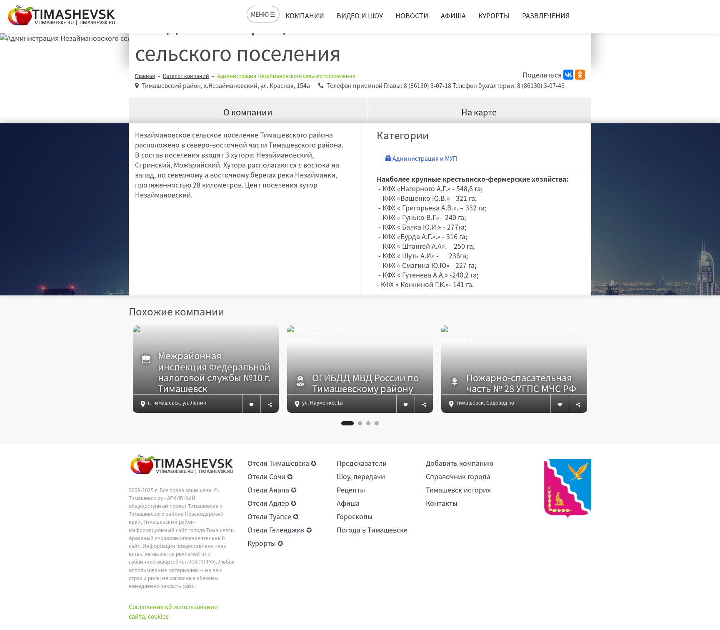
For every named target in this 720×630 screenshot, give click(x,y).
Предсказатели (362, 463)
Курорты (494, 15)
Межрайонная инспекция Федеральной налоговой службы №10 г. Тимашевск (214, 372)
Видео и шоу (360, 15)
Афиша (453, 15)
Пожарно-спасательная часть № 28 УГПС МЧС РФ (521, 383)
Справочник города (458, 476)
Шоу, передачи (361, 476)
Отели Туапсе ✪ (273, 516)
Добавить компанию (459, 463)
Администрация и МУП (424, 158)
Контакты (442, 503)
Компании (304, 15)
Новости (411, 15)
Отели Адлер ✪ (272, 503)
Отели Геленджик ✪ (280, 529)
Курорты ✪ (265, 543)
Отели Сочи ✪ (270, 476)
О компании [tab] (247, 112)
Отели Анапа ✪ (272, 489)
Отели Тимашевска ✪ (282, 463)
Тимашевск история (458, 489)
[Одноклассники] (580, 75)
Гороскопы (354, 516)
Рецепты (351, 489)
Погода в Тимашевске (372, 529)
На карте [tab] (479, 112)
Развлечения (546, 15)
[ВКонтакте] (568, 75)
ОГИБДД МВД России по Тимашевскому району (365, 383)
